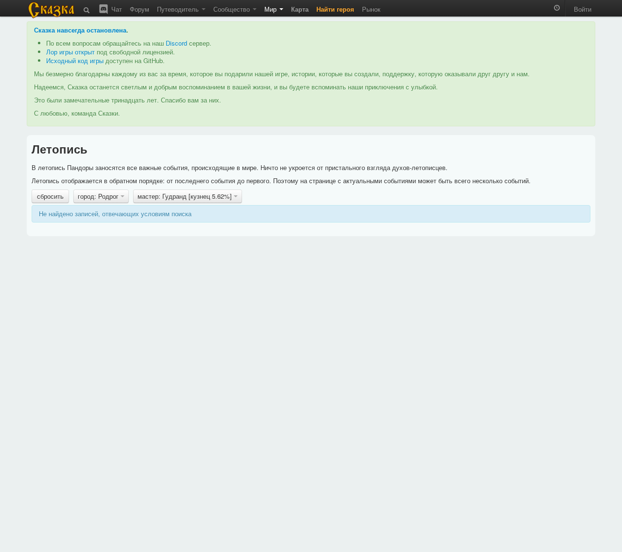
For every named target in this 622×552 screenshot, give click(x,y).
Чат (115, 9)
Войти (582, 9)
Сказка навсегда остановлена (80, 29)
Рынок (371, 9)
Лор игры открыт (70, 51)
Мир (271, 9)
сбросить (50, 196)
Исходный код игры (75, 60)
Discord (176, 43)
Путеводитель (179, 9)
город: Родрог (99, 196)
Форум (139, 9)
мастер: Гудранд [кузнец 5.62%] (186, 196)
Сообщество (232, 9)
